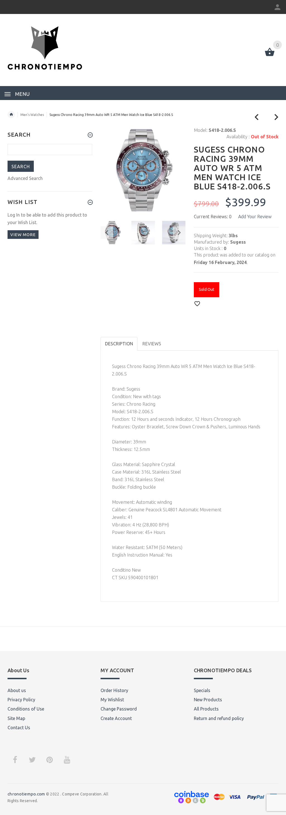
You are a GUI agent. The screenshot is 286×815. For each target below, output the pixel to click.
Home (11, 114)
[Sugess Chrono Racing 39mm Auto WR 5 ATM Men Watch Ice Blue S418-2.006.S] (143, 232)
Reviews (151, 343)
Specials (202, 690)
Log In (14, 214)
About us (17, 690)
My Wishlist (112, 699)
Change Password (119, 708)
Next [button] (179, 232)
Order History (114, 690)
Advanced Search (25, 178)
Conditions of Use (26, 708)
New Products (208, 699)
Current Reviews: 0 (213, 216)
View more (23, 234)
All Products (206, 708)
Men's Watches (32, 115)
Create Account (116, 718)
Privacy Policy (21, 699)
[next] (276, 117)
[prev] (257, 117)
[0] (269, 55)
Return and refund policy (219, 718)
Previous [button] (107, 232)
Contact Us (19, 727)
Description (119, 343)
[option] (143, 232)
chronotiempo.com (26, 794)
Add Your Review (254, 216)
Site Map (16, 718)
